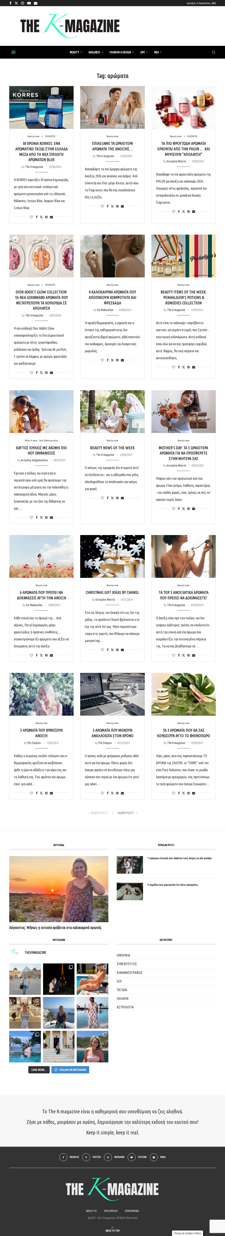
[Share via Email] (51, 217)
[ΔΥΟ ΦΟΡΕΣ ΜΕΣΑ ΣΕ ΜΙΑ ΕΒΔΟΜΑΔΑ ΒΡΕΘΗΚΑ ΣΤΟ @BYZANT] (25, 1013)
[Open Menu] (13, 52)
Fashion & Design (120, 52)
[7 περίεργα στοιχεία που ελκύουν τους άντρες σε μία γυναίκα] (130, 865)
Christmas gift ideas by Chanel (112, 592)
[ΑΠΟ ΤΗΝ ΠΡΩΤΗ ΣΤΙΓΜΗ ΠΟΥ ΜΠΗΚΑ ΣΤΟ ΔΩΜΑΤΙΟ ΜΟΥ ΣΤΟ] (92, 1013)
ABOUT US (91, 1210)
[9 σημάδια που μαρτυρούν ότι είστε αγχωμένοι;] (130, 891)
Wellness (94, 52)
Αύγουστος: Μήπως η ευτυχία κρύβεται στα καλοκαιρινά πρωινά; (55, 927)
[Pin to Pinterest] (46, 217)
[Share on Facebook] (37, 217)
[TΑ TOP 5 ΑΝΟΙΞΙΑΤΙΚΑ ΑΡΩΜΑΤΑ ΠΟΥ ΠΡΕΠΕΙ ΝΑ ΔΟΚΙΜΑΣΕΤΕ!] (183, 556)
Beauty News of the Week (112, 448)
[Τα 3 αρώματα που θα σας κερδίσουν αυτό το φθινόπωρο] (183, 694)
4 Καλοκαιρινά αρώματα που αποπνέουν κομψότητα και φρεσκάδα (112, 297)
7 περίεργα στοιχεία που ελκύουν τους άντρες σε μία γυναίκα (179, 858)
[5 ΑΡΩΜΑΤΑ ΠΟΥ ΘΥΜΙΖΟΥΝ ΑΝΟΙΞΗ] (41, 694)
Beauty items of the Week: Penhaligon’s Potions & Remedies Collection (184, 297)
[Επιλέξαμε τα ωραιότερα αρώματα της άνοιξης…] (112, 107)
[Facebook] (10, 3)
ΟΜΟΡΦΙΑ (123, 955)
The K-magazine (34, 167)
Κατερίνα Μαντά (176, 161)
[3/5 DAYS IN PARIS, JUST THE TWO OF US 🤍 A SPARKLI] (59, 979)
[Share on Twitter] (41, 217)
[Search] (213, 52)
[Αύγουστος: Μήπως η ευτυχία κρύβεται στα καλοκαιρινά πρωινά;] (58, 889)
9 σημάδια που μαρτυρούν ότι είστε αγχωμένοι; (172, 884)
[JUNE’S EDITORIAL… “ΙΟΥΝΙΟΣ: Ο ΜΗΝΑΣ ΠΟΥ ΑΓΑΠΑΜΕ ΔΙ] (92, 1046)
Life (142, 52)
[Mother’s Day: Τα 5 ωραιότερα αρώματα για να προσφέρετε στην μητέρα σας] (183, 411)
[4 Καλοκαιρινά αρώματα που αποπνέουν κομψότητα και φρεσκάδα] (112, 256)
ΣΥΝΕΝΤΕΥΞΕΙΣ (127, 964)
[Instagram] (22, 3)
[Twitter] (16, 3)
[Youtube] (29, 3)
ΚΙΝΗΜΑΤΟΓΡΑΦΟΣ (130, 973)
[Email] (36, 3)
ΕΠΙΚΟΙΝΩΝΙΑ (132, 1210)
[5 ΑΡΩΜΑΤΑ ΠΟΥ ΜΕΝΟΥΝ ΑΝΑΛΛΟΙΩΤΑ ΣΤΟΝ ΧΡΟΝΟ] (112, 694)
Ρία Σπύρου (34, 743)
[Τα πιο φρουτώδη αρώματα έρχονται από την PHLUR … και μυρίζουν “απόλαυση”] (183, 107)
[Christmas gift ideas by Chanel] (112, 556)
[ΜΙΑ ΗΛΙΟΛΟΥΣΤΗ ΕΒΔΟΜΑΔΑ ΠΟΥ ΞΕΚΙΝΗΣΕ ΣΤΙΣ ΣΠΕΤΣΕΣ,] (59, 1046)
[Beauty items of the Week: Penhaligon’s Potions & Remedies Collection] (183, 256)
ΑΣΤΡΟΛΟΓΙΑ (125, 1007)
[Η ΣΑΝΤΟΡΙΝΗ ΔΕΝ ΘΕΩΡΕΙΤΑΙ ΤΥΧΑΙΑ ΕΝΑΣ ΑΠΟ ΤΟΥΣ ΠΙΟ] (59, 1013)
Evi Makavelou (105, 310)
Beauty (74, 52)
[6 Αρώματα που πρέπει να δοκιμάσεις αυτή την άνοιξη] (41, 556)
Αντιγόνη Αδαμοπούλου (34, 460)
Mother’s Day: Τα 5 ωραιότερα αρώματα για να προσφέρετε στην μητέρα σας (183, 453)
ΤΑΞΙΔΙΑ (122, 990)
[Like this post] (31, 217)
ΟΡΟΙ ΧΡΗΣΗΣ (111, 1210)
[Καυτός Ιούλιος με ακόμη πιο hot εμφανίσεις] (41, 411)
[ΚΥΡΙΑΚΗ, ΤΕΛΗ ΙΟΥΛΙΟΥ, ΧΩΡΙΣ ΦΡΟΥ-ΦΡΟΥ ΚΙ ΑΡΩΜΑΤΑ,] (92, 979)
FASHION (122, 999)
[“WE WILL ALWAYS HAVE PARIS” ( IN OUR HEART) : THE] (25, 979)
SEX (119, 981)
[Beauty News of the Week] (112, 411)
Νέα (156, 52)
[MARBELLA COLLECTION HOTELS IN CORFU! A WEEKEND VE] (25, 1046)
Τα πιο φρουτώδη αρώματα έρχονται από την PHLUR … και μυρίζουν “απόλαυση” (183, 148)
